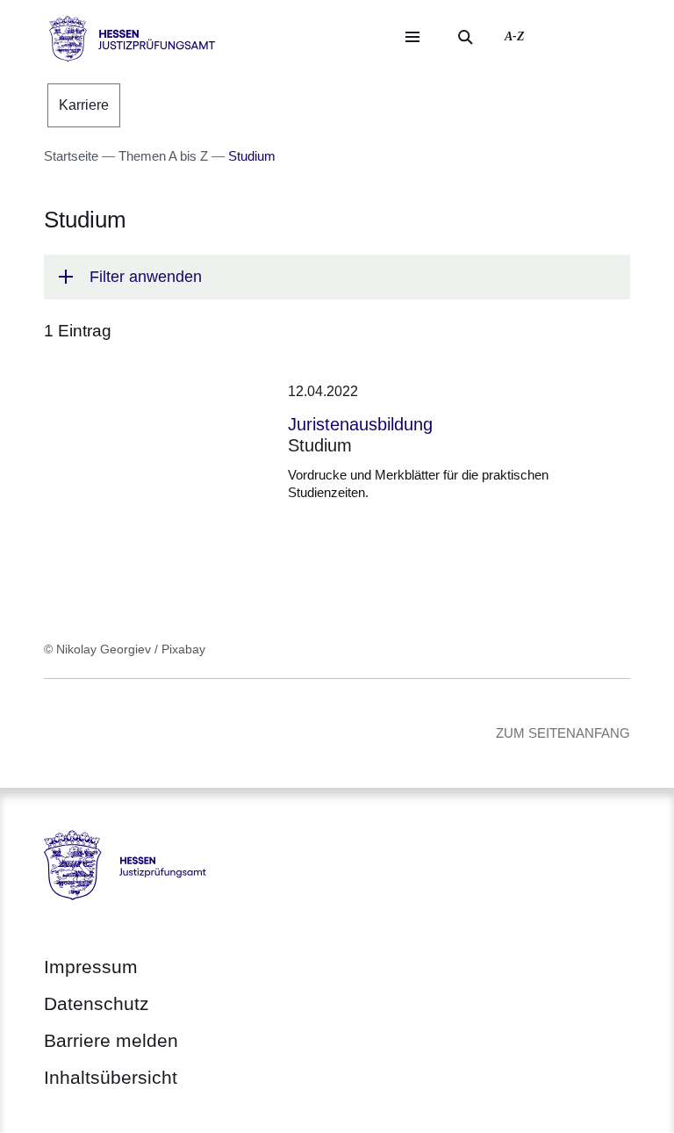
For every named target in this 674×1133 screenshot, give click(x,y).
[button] (337, 277)
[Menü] (412, 36)
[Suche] (465, 36)
